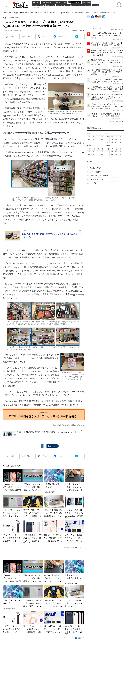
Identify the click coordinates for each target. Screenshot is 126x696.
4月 (89, 139)
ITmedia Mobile (7, 13)
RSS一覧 (92, 183)
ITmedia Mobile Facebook (92, 16)
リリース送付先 (95, 172)
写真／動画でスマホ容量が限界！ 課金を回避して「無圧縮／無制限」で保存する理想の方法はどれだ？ (106, 72)
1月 (102, 139)
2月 (98, 139)
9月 (120, 136)
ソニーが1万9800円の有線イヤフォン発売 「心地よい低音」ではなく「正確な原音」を (108, 35)
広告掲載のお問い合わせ (98, 176)
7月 (93, 136)
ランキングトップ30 (116, 122)
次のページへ (52, 446)
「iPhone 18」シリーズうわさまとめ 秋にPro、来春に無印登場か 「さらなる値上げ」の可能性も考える (107, 106)
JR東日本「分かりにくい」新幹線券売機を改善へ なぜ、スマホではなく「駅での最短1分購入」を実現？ (106, 97)
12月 (107, 136)
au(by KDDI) (18, 13)
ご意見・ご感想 (95, 168)
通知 (28, 36)
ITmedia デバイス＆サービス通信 (88, 16)
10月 (116, 136)
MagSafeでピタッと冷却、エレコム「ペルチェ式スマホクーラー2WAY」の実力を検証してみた (107, 62)
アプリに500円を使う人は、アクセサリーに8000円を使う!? (43, 416)
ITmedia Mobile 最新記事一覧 (100, 16)
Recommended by (69, 547)
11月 (112, 136)
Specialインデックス (97, 179)
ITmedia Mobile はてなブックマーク (103, 16)
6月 (98, 136)
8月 (89, 136)
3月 (93, 139)
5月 (102, 136)
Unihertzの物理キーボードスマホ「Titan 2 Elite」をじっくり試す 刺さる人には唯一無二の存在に (107, 53)
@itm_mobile (96, 16)
